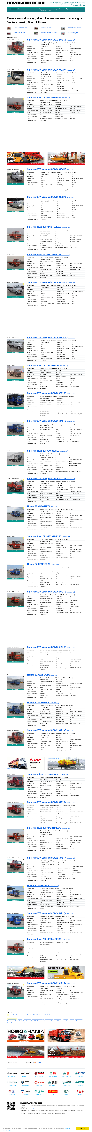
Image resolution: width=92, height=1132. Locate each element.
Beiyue (26, 1022)
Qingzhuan (65, 1018)
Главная (14, 8)
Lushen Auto (53, 1020)
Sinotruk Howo (27, 1018)
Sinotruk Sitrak (34, 1020)
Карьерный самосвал (46, 27)
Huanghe (72, 1018)
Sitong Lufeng (10, 1022)
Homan (8, 1020)
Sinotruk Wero (26, 1020)
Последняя (47, 1014)
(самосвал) (51, 40)
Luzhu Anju (77, 1020)
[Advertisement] (46, 136)
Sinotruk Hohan (57, 1018)
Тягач (19, 8)
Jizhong (68, 1020)
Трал (50, 10)
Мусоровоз (69, 8)
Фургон (41, 8)
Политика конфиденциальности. (40, 1108)
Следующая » (37, 1014)
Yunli (20, 1020)
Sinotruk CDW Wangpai (38, 1018)
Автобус (77, 8)
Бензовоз (48, 8)
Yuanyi (63, 1020)
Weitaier (46, 1020)
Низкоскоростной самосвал (74, 27)
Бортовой (34, 8)
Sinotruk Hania (78, 1018)
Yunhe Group (15, 1020)
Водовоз (61, 8)
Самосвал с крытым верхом (20, 27)
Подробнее (15, 54)
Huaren (16, 1022)
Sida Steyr (20, 1018)
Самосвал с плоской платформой (49, 32)
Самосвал (26, 8)
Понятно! (83, 1128)
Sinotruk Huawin (49, 1018)
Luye (72, 1020)
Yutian (58, 1020)
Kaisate (41, 1020)
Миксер (55, 8)
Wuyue (21, 1022)
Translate (38, 1062)
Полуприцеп (43, 10)
